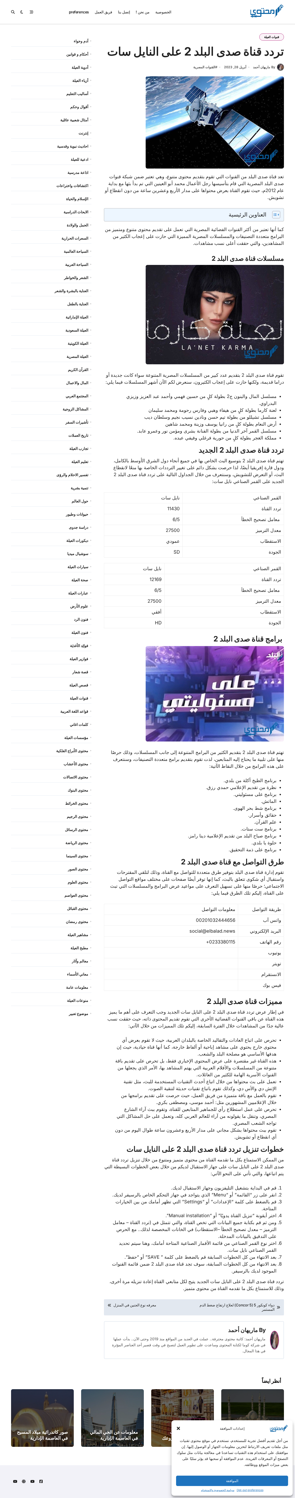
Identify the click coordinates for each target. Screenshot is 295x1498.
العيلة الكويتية (78, 343)
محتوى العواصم (76, 895)
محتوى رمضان (77, 921)
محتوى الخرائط (76, 803)
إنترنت (83, 133)
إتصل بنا (124, 12)
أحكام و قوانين (77, 54)
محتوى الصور (78, 869)
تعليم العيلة (79, 461)
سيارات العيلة (78, 566)
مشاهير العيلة (78, 934)
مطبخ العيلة (79, 948)
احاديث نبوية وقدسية (72, 146)
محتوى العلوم (78, 882)
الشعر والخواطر (76, 277)
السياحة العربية (76, 264)
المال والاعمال (77, 382)
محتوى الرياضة (76, 842)
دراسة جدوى (78, 527)
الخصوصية (163, 12)
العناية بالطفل (77, 304)
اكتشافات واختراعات (72, 185)
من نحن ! (142, 12)
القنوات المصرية (204, 67)
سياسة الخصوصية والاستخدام (217, 1490)
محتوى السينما (77, 856)
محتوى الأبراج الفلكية (72, 750)
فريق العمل (103, 12)
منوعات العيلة (77, 1000)
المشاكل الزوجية (75, 409)
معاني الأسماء (77, 974)
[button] (178, 1428)
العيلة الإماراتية (77, 317)
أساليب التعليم (77, 93)
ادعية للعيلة (79, 159)
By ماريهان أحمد (264, 67)
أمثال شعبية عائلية (74, 120)
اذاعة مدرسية (78, 172)
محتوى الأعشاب (76, 764)
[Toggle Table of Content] (274, 215)
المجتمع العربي (77, 396)
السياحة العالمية (76, 251)
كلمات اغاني (79, 724)
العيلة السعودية (76, 330)
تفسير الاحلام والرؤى (72, 474)
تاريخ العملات (78, 435)
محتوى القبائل (77, 908)
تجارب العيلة (78, 448)
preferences (79, 12)
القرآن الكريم (78, 369)
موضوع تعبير (78, 1013)
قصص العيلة (78, 685)
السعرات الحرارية (75, 238)
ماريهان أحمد (243, 1330)
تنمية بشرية (79, 488)
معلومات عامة (77, 987)
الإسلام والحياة (77, 198)
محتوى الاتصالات (75, 777)
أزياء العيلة (80, 80)
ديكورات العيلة (77, 540)
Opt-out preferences (250, 1490)
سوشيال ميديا (77, 553)
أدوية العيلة (80, 67)
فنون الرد (81, 619)
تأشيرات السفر (76, 422)
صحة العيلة (79, 580)
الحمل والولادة (77, 225)
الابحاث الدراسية (76, 212)
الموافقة (232, 1481)
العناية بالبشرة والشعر (71, 290)
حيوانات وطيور (77, 514)
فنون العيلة (79, 632)
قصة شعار (80, 672)
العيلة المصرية (77, 356)
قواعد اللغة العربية (74, 711)
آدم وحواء (81, 41)
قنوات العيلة (271, 37)
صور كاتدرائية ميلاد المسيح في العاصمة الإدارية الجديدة (42, 1438)
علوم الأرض (79, 606)
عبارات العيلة (78, 593)
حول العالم (80, 501)
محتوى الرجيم (77, 816)
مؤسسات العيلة (76, 737)
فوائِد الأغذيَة (79, 645)
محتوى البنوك (78, 790)
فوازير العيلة (79, 658)
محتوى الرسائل (76, 829)
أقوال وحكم (79, 106)
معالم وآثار (80, 961)
